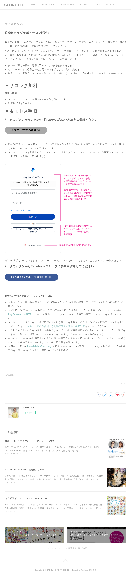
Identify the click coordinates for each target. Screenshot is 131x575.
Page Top (65, 561)
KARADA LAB (48, 4)
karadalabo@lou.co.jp (40, 346)
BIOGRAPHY (67, 4)
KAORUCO (13, 4)
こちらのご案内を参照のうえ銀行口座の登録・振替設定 (55, 326)
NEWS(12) (9, 375)
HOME (33, 4)
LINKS (96, 4)
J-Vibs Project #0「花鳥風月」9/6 (24, 469)
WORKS (84, 4)
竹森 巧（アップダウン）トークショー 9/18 (29, 440)
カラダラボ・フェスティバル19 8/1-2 (26, 498)
